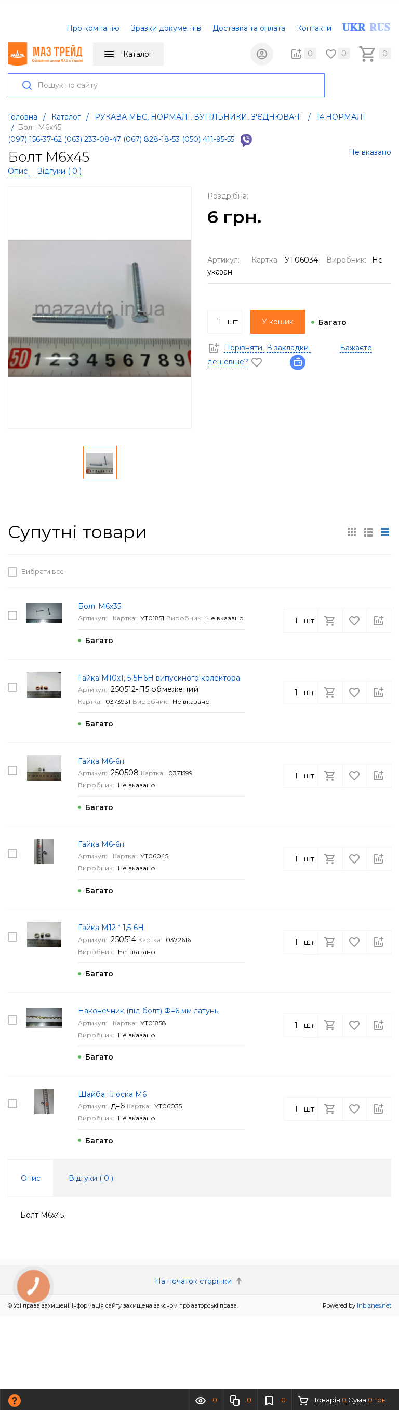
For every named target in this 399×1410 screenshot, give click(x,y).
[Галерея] (368, 531)
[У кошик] (331, 571)
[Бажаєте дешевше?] (301, 362)
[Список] (385, 531)
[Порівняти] (378, 571)
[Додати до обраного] (355, 571)
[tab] (31, 1178)
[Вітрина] (351, 531)
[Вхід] (261, 54)
